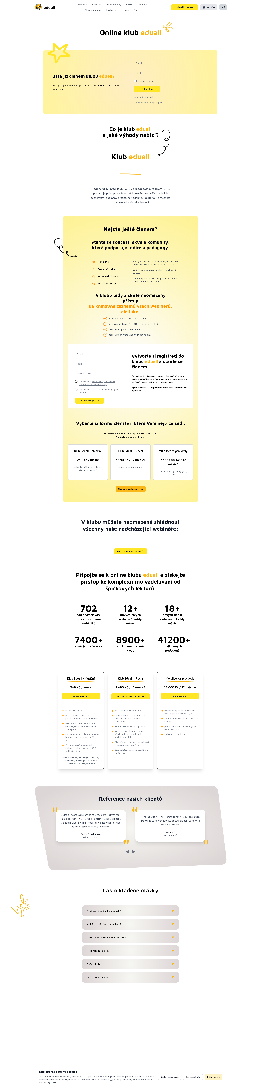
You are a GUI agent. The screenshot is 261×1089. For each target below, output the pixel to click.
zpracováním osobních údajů (93, 384)
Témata (143, 4)
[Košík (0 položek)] (223, 7)
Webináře (82, 4)
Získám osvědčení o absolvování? (105, 924)
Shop (136, 10)
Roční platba (94, 964)
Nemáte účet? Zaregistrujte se (149, 102)
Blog (126, 10)
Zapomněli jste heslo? (144, 97)
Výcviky (96, 4)
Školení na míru (93, 10)
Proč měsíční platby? (98, 950)
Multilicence (112, 10)
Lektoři (130, 4)
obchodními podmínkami (103, 381)
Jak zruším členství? (98, 977)
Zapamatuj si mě (146, 81)
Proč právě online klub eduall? (104, 911)
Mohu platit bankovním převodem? (106, 937)
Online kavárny (113, 4)
